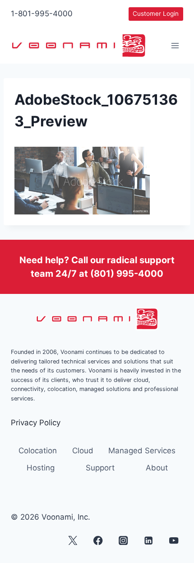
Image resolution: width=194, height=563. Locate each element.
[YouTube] (174, 540)
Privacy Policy (35, 422)
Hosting (41, 467)
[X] (73, 540)
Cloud (82, 450)
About (157, 467)
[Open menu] (174, 46)
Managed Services (142, 450)
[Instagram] (123, 540)
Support (100, 467)
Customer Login (156, 13)
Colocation (37, 450)
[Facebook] (98, 540)
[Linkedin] (148, 540)
